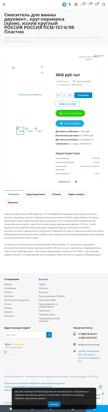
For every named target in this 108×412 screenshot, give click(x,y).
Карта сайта (10, 390)
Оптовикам (10, 288)
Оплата (8, 292)
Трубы (42, 284)
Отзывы (8, 307)
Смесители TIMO (47, 300)
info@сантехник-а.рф (88, 344)
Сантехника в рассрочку (16, 300)
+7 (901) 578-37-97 (87, 337)
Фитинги (43, 288)
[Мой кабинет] (76, 4)
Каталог (43, 279)
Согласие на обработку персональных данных (28, 386)
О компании (11, 279)
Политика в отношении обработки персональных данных (34, 383)
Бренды (8, 284)
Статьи (7, 304)
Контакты (9, 315)
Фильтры (43, 292)
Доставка (9, 296)
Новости (8, 311)
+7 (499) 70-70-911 (87, 334)
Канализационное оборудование (48, 305)
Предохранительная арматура (49, 319)
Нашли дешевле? (83, 81)
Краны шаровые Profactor (52, 296)
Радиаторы (44, 310)
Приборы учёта (47, 314)
